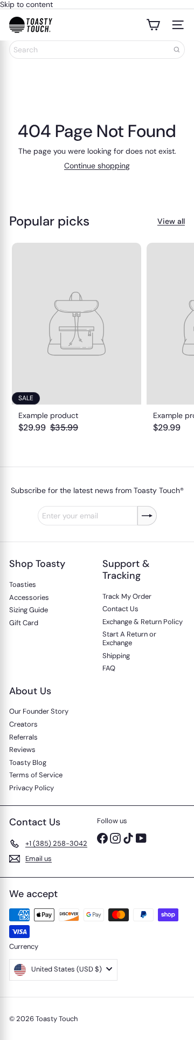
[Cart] (153, 24)
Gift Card (23, 622)
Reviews (22, 749)
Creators (23, 724)
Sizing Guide (28, 609)
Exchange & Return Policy (142, 621)
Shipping (116, 655)
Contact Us (120, 608)
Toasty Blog (27, 762)
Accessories (29, 597)
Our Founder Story (38, 711)
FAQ (108, 668)
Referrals (23, 737)
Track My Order (126, 596)
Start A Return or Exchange (129, 638)
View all (171, 221)
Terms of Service (36, 774)
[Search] (177, 49)
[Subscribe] (147, 515)
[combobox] (97, 49)
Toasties (22, 584)
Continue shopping (97, 165)
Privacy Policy (31, 787)
